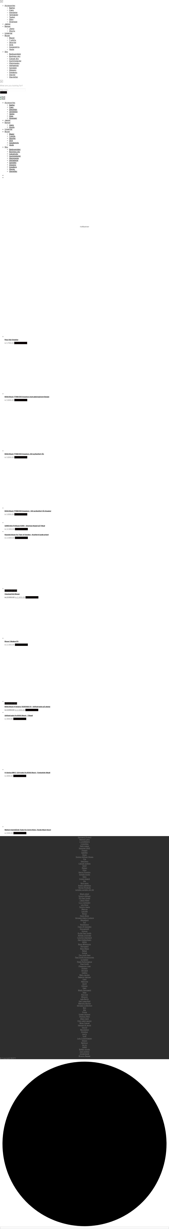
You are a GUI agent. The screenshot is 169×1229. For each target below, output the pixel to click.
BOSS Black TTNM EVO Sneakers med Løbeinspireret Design (27, 300)
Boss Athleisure (84, 519)
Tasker (12, 17)
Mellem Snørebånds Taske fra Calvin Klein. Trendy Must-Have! (28, 405)
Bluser (7, 35)
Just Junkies (84, 626)
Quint (84, 559)
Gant (84, 554)
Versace (84, 545)
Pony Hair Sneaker (11, 291)
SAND (84, 622)
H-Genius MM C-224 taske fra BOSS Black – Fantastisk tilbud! (27, 396)
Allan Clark (84, 594)
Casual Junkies (85, 438)
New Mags (84, 523)
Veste (11, 49)
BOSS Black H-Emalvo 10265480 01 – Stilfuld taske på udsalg (27, 378)
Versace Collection (84, 580)
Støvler (12, 75)
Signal (84, 528)
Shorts (12, 31)
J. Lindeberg (84, 417)
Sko (6, 51)
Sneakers (13, 72)
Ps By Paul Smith (84, 508)
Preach (84, 425)
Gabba (84, 548)
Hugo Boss (84, 491)
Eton (84, 445)
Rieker (84, 443)
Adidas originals (84, 510)
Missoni (84, 572)
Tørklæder (13, 15)
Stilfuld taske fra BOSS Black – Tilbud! (19, 387)
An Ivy (84, 620)
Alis (84, 585)
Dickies (84, 543)
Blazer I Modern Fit (11, 361)
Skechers (84, 436)
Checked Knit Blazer (12, 352)
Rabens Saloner (84, 552)
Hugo (84, 430)
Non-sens (85, 458)
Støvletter (13, 77)
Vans (84, 452)
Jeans (11, 28)
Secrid (84, 602)
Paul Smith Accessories (84, 532)
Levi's (84, 609)
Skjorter (12, 42)
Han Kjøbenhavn (84, 515)
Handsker (13, 12)
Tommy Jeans (84, 482)
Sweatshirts (14, 47)
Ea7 (84, 497)
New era (84, 556)
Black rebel (84, 469)
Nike (84, 567)
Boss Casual (85, 598)
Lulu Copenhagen (84, 613)
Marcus (85, 484)
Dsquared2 (84, 504)
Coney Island (84, 454)
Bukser (7, 26)
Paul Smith (84, 539)
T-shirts (12, 40)
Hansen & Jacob (84, 600)
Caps (11, 10)
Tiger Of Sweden (84, 502)
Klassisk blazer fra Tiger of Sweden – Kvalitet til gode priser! (27, 341)
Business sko (14, 56)
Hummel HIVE (84, 423)
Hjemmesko (14, 63)
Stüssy (84, 615)
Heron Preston (84, 447)
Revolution (84, 605)
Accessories (10, 5)
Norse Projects (84, 463)
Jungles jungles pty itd (84, 465)
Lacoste (84, 486)
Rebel (84, 526)
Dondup (84, 607)
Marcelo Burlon (84, 578)
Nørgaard (85, 521)
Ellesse (84, 561)
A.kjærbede (84, 629)
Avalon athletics (84, 460)
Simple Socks (84, 449)
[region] (84, 251)
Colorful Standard (84, 513)
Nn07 (84, 441)
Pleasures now (85, 541)
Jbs (84, 456)
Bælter (12, 8)
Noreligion (84, 499)
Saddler (84, 427)
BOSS (84, 517)
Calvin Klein (84, 475)
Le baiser (84, 534)
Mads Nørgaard (84, 565)
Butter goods (84, 624)
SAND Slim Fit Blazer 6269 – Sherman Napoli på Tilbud (25, 332)
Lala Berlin (84, 574)
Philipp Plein (84, 591)
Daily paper (84, 421)
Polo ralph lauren (84, 596)
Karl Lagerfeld (84, 576)
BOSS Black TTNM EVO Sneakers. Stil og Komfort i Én (24, 309)
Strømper (13, 22)
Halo (84, 563)
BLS (84, 583)
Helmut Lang (84, 414)
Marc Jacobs (84, 550)
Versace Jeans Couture (84, 493)
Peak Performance (84, 537)
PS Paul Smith (84, 473)
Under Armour (84, 589)
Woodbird (84, 495)
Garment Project (84, 412)
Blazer (12, 38)
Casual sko (14, 58)
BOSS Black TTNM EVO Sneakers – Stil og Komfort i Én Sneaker (28, 318)
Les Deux (84, 480)
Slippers (12, 70)
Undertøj (8, 33)
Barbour (84, 618)
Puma (84, 587)
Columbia (84, 419)
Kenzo (84, 488)
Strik (11, 45)
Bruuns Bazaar (84, 631)
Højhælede (14, 65)
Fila (84, 434)
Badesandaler (15, 54)
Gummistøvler (15, 61)
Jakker (7, 24)
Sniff (84, 611)
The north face (84, 530)
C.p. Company (84, 477)
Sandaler (13, 68)
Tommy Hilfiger (84, 471)
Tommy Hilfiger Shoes (84, 432)
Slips (11, 19)
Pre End (84, 569)
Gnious (84, 506)
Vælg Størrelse (20, 295)
